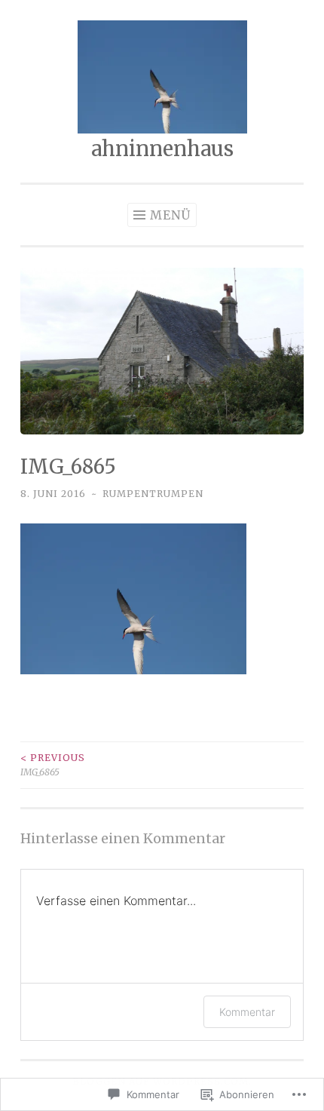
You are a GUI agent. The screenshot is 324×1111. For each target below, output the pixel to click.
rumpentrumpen (152, 493)
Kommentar (247, 1011)
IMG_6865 (52, 764)
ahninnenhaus (162, 148)
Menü (170, 215)
